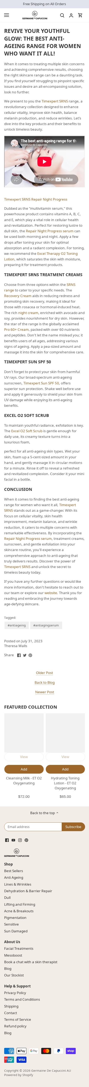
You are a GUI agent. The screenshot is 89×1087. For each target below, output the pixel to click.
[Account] (71, 15)
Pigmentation (15, 917)
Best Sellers (13, 870)
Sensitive (11, 924)
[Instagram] (20, 839)
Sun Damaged (16, 931)
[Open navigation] (6, 15)
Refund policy (15, 1026)
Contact (10, 1012)
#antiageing (17, 625)
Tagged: (10, 617)
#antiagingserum (46, 625)
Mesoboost (13, 955)
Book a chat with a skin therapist (30, 961)
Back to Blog (45, 682)
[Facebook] (7, 839)
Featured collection (30, 707)
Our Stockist (14, 975)
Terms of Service (17, 1019)
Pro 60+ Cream (16, 329)
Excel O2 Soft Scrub (26, 431)
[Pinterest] (26, 839)
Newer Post (44, 692)
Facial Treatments (18, 948)
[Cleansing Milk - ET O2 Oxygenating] (24, 733)
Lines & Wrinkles (17, 884)
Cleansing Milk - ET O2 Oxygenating (24, 780)
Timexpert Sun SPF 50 (41, 383)
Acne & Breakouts (19, 911)
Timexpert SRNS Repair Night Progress (35, 199)
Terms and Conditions (22, 999)
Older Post (44, 672)
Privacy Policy (15, 992)
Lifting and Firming (19, 904)
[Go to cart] (80, 15)
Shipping (11, 1006)
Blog (7, 968)
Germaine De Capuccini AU (51, 1070)
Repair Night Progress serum (49, 231)
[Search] (62, 15)
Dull (7, 897)
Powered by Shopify (18, 1075)
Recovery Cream (17, 295)
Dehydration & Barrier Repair (28, 890)
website (50, 592)
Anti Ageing (13, 877)
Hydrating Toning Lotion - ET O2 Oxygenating (65, 783)
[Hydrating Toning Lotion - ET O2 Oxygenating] (65, 733)
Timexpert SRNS (55, 101)
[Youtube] (13, 839)
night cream (28, 312)
